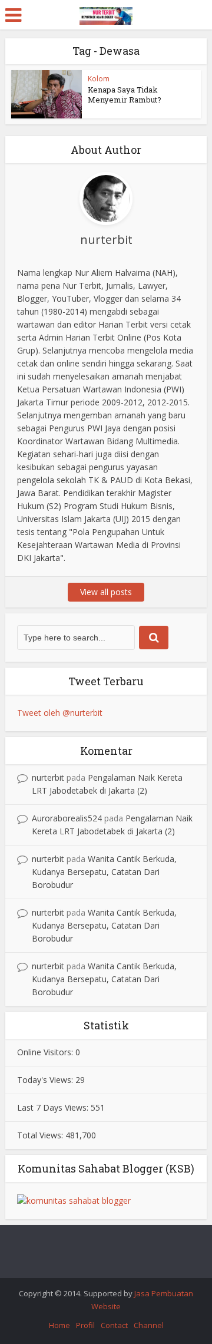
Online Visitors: (46, 1052)
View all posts (106, 591)
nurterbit (48, 777)
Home (59, 1325)
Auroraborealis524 (67, 818)
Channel (149, 1325)
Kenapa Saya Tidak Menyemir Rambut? (124, 94)
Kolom (99, 79)
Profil (85, 1325)
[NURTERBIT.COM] (106, 14)
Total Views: (41, 1135)
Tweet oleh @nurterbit (59, 712)
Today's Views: (46, 1079)
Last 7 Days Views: (54, 1107)
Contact (114, 1325)
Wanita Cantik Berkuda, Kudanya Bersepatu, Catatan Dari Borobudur (104, 871)
